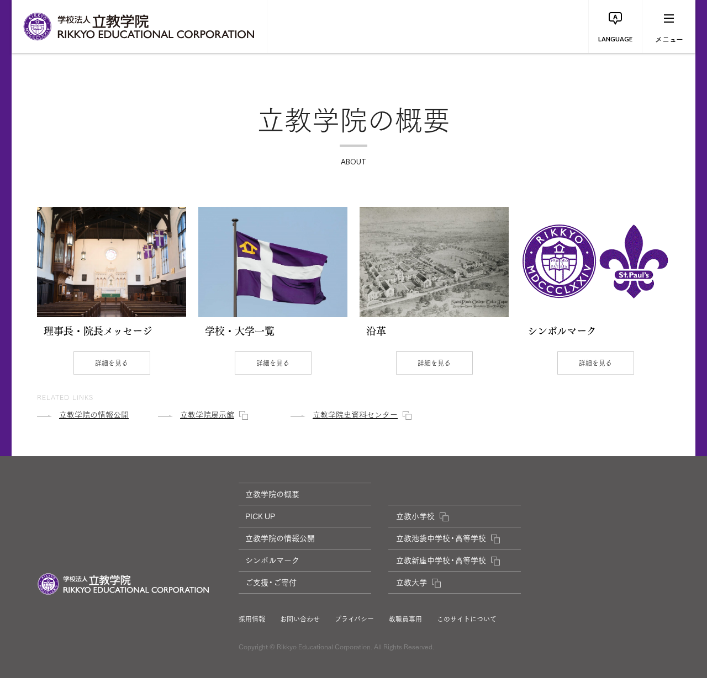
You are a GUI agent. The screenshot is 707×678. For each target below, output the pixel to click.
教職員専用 (405, 619)
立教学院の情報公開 (280, 537)
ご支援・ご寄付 (271, 582)
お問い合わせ (300, 619)
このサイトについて (467, 619)
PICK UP (260, 515)
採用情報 (252, 619)
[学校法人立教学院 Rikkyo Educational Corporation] (139, 26)
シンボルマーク (272, 559)
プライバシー (354, 619)
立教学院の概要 (272, 493)
